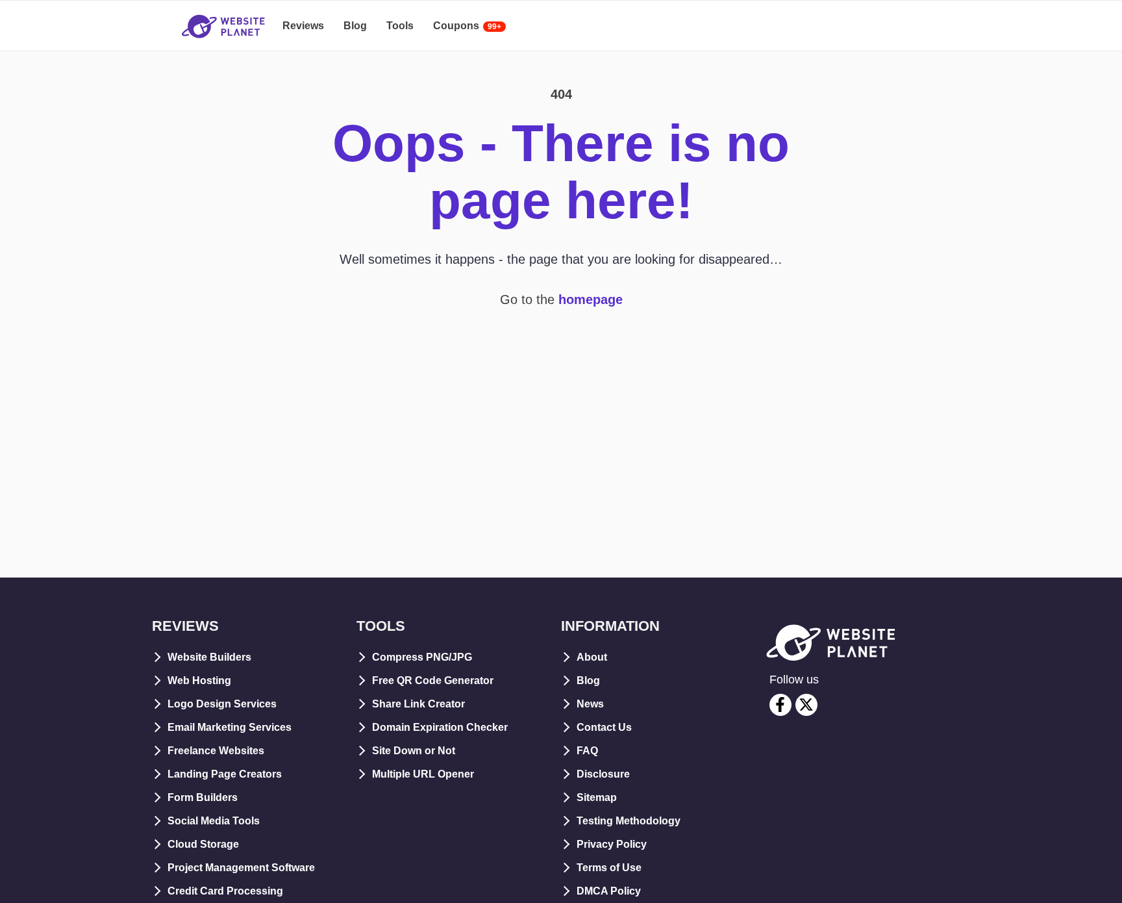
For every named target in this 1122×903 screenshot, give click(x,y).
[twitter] (806, 705)
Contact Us (604, 727)
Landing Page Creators (225, 774)
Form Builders (203, 797)
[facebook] (780, 705)
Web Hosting (199, 680)
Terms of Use (609, 867)
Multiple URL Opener (423, 774)
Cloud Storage (203, 844)
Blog (588, 680)
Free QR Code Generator (432, 680)
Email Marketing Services (230, 727)
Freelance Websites (216, 750)
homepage (590, 299)
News (590, 703)
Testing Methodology (628, 820)
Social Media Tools (214, 820)
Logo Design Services (222, 703)
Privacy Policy (612, 844)
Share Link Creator (418, 703)
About (592, 657)
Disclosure (603, 774)
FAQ (587, 750)
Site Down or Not (413, 750)
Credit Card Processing (225, 891)
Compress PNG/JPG (422, 657)
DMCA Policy (609, 891)
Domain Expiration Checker (440, 727)
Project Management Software (241, 867)
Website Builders (209, 657)
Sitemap (597, 797)
